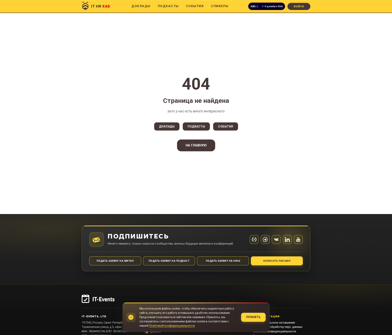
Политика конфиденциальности (274, 331)
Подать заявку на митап (115, 260)
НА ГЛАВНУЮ (196, 145)
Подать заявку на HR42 (223, 260)
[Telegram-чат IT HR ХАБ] (265, 239)
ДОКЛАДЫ (140, 6)
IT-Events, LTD (94, 316)
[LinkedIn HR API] (287, 239)
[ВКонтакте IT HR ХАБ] (276, 239)
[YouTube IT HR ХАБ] (298, 239)
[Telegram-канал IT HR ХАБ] (254, 239)
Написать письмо (277, 260)
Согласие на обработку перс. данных (277, 326)
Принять (253, 317)
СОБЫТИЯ (195, 6)
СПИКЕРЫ (219, 6)
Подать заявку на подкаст (169, 260)
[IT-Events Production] (196, 301)
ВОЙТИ (299, 6)
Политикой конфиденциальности (172, 325)
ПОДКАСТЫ (168, 6)
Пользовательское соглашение (274, 322)
